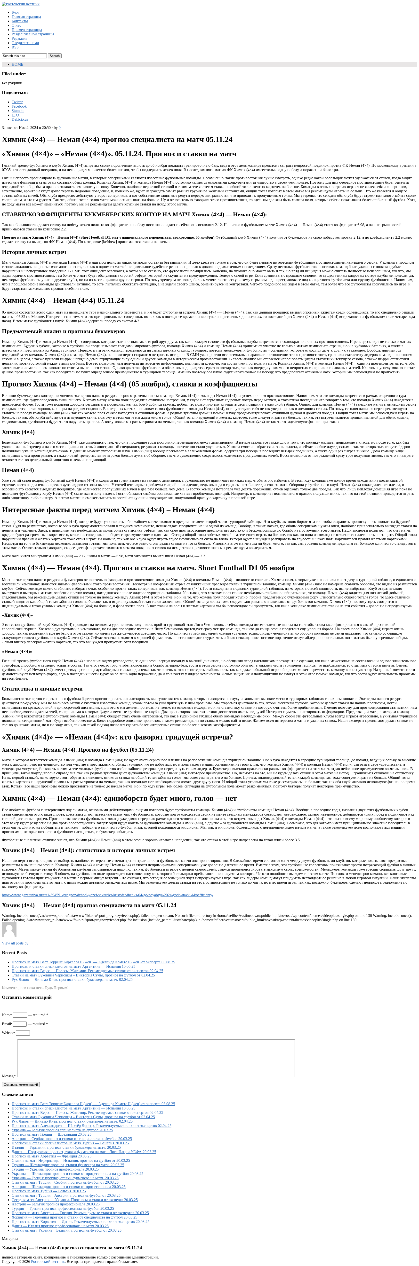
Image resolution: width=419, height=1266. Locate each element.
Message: (9, 1076)
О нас (16, 25)
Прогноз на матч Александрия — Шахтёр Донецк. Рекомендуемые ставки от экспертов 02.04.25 (91, 1126)
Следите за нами (25, 43)
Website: (8, 1033)
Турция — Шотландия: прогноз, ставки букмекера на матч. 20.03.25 (68, 1165)
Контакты (20, 21)
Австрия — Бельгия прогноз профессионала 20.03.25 (56, 1204)
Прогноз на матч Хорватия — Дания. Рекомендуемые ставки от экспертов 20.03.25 (80, 1221)
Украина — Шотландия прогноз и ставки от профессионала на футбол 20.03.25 (77, 1174)
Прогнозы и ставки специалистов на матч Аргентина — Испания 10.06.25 (73, 966)
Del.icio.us (20, 119)
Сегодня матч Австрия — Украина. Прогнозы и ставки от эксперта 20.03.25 (75, 1200)
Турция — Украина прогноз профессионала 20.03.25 (55, 1169)
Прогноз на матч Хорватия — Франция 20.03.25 (51, 1156)
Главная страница (26, 17)
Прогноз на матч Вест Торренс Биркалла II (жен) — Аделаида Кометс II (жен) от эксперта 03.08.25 (93, 962)
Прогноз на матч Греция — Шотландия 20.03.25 (51, 1134)
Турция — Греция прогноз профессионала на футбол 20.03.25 (63, 1208)
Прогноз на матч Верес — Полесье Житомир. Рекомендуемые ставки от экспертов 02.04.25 (87, 971)
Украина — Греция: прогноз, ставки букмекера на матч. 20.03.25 (65, 1178)
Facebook (19, 106)
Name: (7, 1015)
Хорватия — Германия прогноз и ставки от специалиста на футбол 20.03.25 (74, 1217)
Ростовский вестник (48, 1261)
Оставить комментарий (21, 1084)
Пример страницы (27, 30)
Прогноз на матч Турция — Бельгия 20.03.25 (49, 1191)
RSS (15, 47)
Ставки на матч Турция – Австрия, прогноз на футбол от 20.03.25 (66, 1195)
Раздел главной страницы (33, 34)
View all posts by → (17, 943)
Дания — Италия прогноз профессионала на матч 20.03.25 (60, 1226)
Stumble (18, 111)
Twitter (17, 102)
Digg (15, 115)
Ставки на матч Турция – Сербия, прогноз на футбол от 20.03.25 (65, 1182)
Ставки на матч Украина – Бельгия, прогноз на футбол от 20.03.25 (66, 1230)
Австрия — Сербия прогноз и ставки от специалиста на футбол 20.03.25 (72, 1139)
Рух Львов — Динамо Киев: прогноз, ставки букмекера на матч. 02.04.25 (72, 979)
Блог (15, 12)
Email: (7, 1024)
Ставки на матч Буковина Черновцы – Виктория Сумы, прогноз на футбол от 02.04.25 (83, 975)
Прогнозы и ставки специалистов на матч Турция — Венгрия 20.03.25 (70, 1143)
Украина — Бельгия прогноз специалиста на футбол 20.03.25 (62, 1130)
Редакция (19, 38)
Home (17, 64)
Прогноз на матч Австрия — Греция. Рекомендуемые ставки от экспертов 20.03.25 (80, 1213)
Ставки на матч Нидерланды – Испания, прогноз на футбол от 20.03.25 (71, 1160)
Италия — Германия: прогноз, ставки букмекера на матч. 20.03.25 (66, 1147)
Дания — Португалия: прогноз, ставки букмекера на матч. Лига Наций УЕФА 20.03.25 (84, 1152)
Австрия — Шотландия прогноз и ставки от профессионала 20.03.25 (69, 1187)
